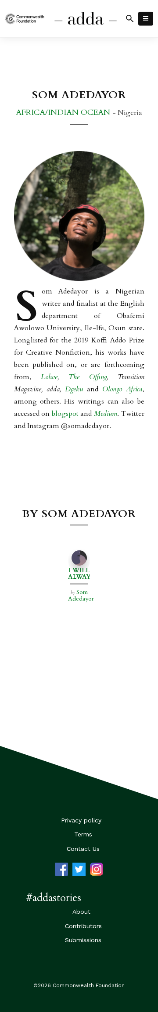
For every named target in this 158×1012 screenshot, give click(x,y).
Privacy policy (81, 820)
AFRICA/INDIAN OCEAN (64, 112)
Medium (105, 413)
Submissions (83, 939)
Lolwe (49, 377)
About (81, 911)
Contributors (83, 925)
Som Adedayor (81, 595)
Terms (83, 834)
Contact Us (83, 848)
